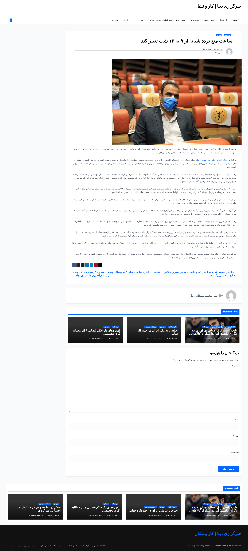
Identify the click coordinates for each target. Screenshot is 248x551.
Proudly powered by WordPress (201, 546)
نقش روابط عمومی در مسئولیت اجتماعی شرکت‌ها (40, 508)
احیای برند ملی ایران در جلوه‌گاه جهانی (158, 332)
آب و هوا (223, 20)
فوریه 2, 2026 (171, 515)
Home (236, 20)
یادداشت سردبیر (150, 327)
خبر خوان (139, 20)
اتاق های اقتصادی (217, 327)
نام (237, 419)
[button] (13, 20)
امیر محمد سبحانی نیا (211, 49)
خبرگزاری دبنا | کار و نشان (218, 6)
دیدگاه (235, 366)
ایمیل (236, 436)
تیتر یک (219, 35)
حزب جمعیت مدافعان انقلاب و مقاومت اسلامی (167, 20)
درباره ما (126, 20)
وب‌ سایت (234, 452)
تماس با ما (195, 20)
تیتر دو (56, 504)
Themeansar (236, 546)
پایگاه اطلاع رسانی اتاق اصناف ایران (212, 160)
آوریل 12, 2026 (229, 515)
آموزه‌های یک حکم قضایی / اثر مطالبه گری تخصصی (96, 332)
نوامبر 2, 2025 (53, 515)
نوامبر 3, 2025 (112, 515)
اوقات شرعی (209, 20)
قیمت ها (114, 20)
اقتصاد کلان (172, 327)
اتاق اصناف (227, 35)
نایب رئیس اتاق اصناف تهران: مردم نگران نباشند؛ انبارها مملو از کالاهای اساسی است (214, 334)
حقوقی (106, 327)
